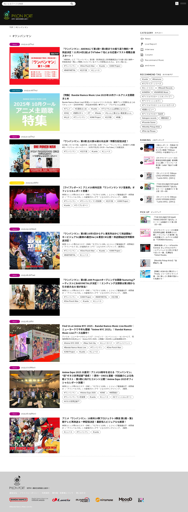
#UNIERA (146, 92)
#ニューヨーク (106, 343)
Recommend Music (154, 60)
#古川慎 (108, 117)
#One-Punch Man (87, 66)
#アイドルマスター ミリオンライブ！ (157, 96)
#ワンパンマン (70, 66)
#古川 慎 (83, 70)
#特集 (118, 117)
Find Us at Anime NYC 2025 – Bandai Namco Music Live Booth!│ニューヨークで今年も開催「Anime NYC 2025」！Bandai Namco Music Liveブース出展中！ (98, 329)
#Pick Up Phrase (149, 131)
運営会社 (13, 493)
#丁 (89, 113)
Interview (149, 49)
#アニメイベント (123, 343)
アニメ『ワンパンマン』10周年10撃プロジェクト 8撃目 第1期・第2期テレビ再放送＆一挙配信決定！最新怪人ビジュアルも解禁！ (97, 420)
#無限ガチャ (78, 113)
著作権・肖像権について (62, 493)
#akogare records (149, 118)
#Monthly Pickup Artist (151, 127)
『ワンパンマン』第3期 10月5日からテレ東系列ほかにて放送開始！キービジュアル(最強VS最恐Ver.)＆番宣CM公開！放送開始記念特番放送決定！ (98, 237)
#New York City (90, 343)
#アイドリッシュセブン (151, 101)
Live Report (151, 44)
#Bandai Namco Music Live (75, 347)
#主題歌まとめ (81, 109)
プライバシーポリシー (29, 493)
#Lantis (102, 66)
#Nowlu (98, 113)
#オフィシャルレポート (122, 397)
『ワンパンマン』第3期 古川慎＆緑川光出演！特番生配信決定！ (95, 141)
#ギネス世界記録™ (71, 401)
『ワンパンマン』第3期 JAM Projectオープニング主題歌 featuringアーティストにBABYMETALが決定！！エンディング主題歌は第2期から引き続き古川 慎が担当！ (98, 283)
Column (149, 55)
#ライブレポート (81, 205)
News (148, 39)
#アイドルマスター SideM (152, 114)
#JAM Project (114, 66)
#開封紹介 (165, 118)
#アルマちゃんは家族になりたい (115, 109)
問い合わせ (81, 493)
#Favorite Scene (148, 122)
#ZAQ (66, 113)
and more (150, 65)
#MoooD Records (165, 88)
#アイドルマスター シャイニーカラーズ (158, 105)
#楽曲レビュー (148, 110)
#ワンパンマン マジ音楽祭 (91, 201)
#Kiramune (156, 79)
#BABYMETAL (70, 70)
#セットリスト (148, 88)
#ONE (102, 393)
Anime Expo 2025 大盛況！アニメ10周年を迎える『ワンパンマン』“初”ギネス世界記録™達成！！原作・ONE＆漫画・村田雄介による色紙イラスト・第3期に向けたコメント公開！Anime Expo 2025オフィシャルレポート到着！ (98, 377)
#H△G (66, 117)
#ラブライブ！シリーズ (151, 84)
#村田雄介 (113, 393)
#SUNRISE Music (161, 92)
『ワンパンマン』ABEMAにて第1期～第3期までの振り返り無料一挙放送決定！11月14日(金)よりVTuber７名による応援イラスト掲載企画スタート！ (98, 52)
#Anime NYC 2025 (71, 343)
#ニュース (95, 70)
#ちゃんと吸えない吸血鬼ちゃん (119, 113)
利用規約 (45, 493)
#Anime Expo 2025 (88, 393)
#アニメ (67, 109)
